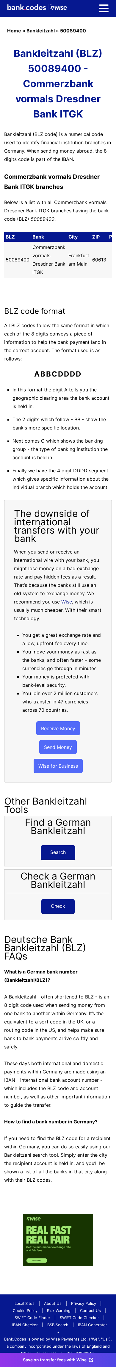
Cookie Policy (25, 1310)
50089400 (73, 31)
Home (14, 31)
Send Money (58, 747)
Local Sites (25, 1303)
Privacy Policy (83, 1303)
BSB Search (57, 1324)
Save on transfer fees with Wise (55, 1359)
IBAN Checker (25, 1324)
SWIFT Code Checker (79, 1317)
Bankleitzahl (40, 31)
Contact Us (90, 1310)
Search (58, 852)
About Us (53, 1303)
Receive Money (58, 728)
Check (58, 906)
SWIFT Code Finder (32, 1317)
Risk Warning (58, 1310)
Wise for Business (58, 766)
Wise (66, 602)
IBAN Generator (92, 1324)
